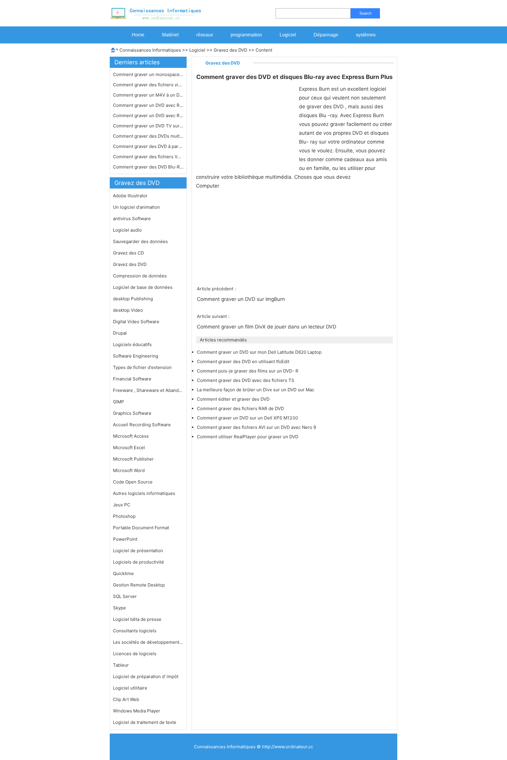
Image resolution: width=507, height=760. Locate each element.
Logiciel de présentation (138, 550)
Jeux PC (121, 505)
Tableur (121, 665)
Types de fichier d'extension (142, 367)
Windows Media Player (136, 711)
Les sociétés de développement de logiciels (148, 642)
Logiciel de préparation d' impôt (145, 676)
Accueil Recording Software (142, 424)
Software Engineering (135, 356)
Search (365, 13)
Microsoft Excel (129, 447)
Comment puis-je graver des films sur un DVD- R (248, 371)
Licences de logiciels (134, 653)
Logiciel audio (127, 230)
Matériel (170, 34)
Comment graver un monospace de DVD (148, 74)
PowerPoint (125, 539)
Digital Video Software (136, 321)
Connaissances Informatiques (150, 50)
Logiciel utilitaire (130, 688)
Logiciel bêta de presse (137, 619)
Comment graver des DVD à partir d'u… (148, 146)
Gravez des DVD (230, 50)
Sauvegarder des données (140, 241)
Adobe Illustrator (130, 195)
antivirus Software (132, 218)
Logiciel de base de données (143, 287)
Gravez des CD (128, 253)
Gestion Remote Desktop (139, 585)
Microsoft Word (129, 470)
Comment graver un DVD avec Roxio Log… (148, 105)
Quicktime (123, 573)
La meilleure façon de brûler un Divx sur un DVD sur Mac (256, 389)
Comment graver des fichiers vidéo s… (148, 84)
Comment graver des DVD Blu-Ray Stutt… (148, 167)
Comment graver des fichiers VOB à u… (148, 156)
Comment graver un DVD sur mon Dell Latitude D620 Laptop (260, 352)
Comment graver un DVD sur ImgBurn (241, 299)
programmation (246, 34)
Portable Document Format (141, 527)
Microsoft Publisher (133, 459)
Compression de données (140, 276)
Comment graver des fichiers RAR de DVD (241, 408)
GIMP (118, 402)
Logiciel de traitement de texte (144, 722)
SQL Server (125, 596)
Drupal (120, 333)
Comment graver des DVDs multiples (148, 136)
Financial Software (132, 379)
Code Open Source (133, 482)
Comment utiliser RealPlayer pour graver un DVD (248, 436)
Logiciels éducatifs (132, 344)
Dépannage (326, 34)
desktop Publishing (133, 298)
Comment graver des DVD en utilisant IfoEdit (243, 361)
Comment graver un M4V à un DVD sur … (148, 95)
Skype (119, 608)
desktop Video (128, 310)
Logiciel (288, 34)
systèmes (366, 34)
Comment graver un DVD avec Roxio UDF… (148, 115)
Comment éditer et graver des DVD (234, 399)
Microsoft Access (131, 436)
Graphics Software (132, 413)
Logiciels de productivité (138, 562)
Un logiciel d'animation (136, 207)
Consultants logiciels (134, 630)
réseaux (204, 34)
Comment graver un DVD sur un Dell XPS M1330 (248, 418)
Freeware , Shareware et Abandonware (148, 390)
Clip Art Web (126, 699)
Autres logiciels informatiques (144, 493)
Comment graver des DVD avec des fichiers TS (246, 380)
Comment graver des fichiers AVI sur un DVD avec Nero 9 (257, 427)
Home (138, 34)
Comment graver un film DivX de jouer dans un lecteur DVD (267, 327)
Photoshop (124, 516)
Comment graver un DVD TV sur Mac (148, 126)
